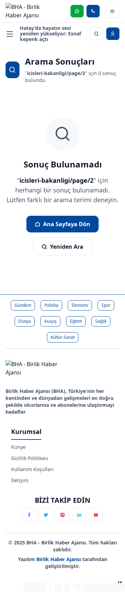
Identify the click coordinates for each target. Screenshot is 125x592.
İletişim (19, 480)
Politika (51, 305)
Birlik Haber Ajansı (59, 559)
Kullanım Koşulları (32, 469)
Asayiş (50, 321)
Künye (18, 447)
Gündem (23, 305)
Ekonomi (80, 305)
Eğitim (76, 321)
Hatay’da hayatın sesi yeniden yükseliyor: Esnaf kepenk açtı (50, 33)
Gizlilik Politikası (29, 458)
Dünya (24, 321)
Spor (105, 305)
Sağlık (101, 321)
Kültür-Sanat (63, 337)
